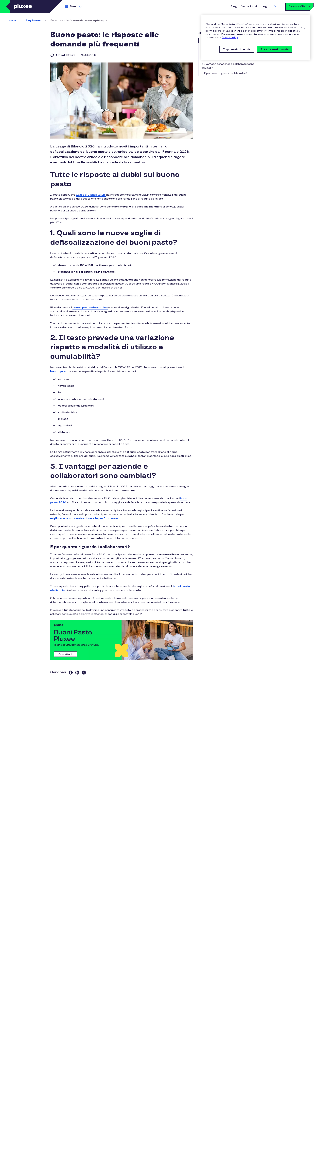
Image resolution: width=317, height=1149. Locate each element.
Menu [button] (73, 6)
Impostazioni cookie (236, 49)
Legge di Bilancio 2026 (91, 194)
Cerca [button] (275, 6)
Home (12, 20)
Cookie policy (230, 37)
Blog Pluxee (33, 20)
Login (265, 6)
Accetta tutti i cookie (275, 49)
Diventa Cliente (299, 6)
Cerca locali (249, 6)
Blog (234, 6)
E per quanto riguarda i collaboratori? (225, 73)
